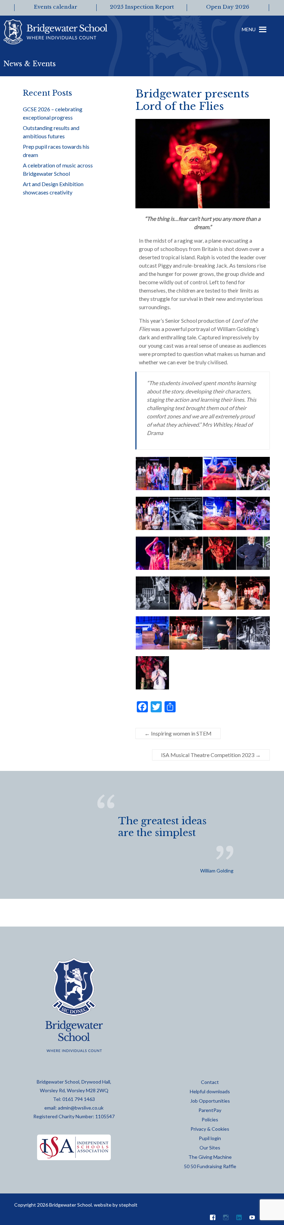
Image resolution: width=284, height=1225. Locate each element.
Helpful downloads (210, 1091)
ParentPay (209, 1110)
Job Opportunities (210, 1101)
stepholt (128, 1205)
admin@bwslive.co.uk (81, 1108)
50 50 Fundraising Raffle (210, 1166)
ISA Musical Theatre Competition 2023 (211, 754)
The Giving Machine (210, 1157)
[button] (249, 35)
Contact (210, 1082)
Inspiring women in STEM (178, 733)
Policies (210, 1119)
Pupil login (210, 1138)
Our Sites (209, 1147)
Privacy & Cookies (209, 1129)
